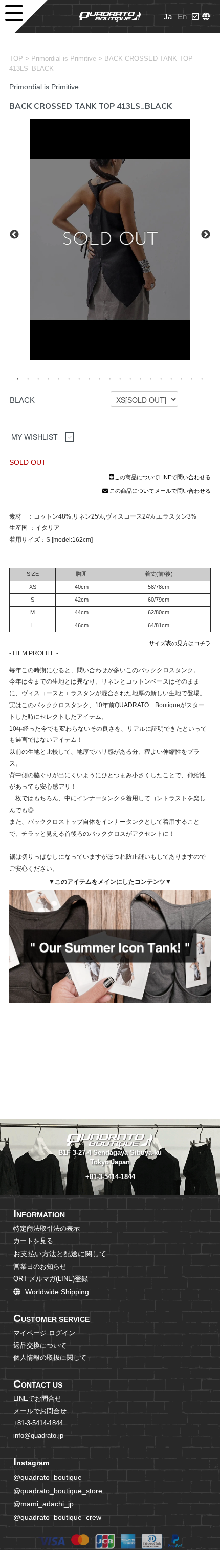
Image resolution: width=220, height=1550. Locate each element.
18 (192, 378)
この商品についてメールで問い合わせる (159, 491)
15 (161, 378)
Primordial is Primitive (63, 59)
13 (141, 378)
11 (120, 378)
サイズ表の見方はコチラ (180, 643)
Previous (14, 234)
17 (182, 378)
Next (205, 234)
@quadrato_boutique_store (57, 1490)
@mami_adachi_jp (43, 1504)
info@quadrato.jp (38, 1435)
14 (151, 378)
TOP (16, 59)
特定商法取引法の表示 (46, 1228)
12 (130, 378)
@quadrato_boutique (47, 1477)
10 (110, 378)
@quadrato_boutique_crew (57, 1517)
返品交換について (40, 1345)
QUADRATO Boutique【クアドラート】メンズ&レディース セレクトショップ (110, 17)
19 (202, 378)
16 (171, 378)
